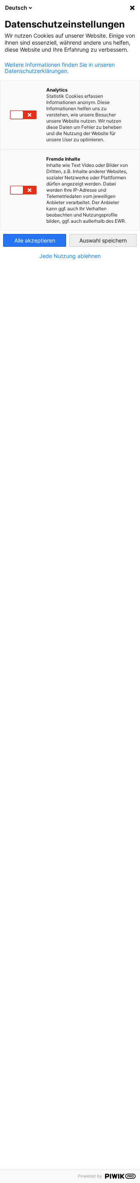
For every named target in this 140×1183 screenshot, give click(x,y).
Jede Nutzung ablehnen (70, 256)
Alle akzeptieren (34, 240)
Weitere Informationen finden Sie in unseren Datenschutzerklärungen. (60, 68)
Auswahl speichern (103, 240)
